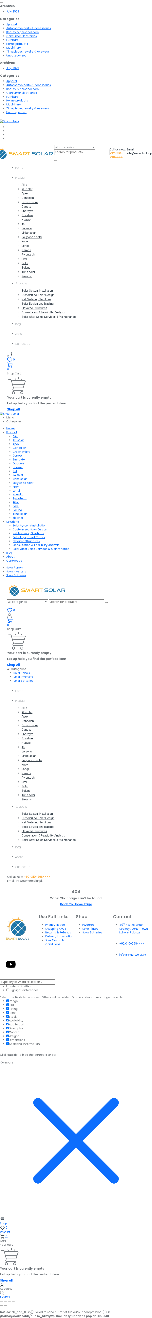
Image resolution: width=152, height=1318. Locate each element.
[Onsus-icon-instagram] (22, 953)
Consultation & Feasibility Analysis (43, 312)
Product (20, 178)
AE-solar (27, 189)
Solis (25, 263)
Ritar (24, 258)
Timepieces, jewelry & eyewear (27, 52)
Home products (17, 44)
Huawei (26, 219)
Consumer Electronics (21, 36)
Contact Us (22, 344)
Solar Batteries (16, 575)
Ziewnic (27, 276)
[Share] (9, 1301)
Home (19, 168)
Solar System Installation (37, 290)
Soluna (26, 267)
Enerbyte (27, 210)
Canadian (28, 197)
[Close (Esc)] (13, 1301)
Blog (18, 324)
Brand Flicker (112, 974)
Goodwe (27, 215)
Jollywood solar (32, 237)
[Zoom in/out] (1, 1301)
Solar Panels (14, 568)
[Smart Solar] (9, 121)
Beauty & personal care (22, 32)
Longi (25, 245)
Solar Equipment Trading (38, 303)
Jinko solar (29, 232)
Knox (25, 241)
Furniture (12, 40)
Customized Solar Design (38, 295)
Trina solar (28, 272)
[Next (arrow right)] (5, 1305)
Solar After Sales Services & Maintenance (49, 316)
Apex (25, 193)
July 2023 (12, 11)
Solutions (21, 283)
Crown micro (30, 202)
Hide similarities (20, 986)
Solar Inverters (16, 571)
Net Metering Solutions (36, 299)
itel (23, 224)
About (19, 334)
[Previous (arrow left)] (1, 1305)
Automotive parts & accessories (28, 28)
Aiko (24, 184)
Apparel (11, 24)
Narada (26, 250)
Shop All (13, 409)
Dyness (26, 206)
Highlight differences (23, 990)
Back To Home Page (76, 904)
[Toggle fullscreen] (5, 1301)
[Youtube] (11, 964)
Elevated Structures (34, 308)
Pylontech (28, 254)
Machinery (13, 48)
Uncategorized (16, 55)
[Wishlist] (9, 354)
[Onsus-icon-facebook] (11, 953)
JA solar (27, 228)
